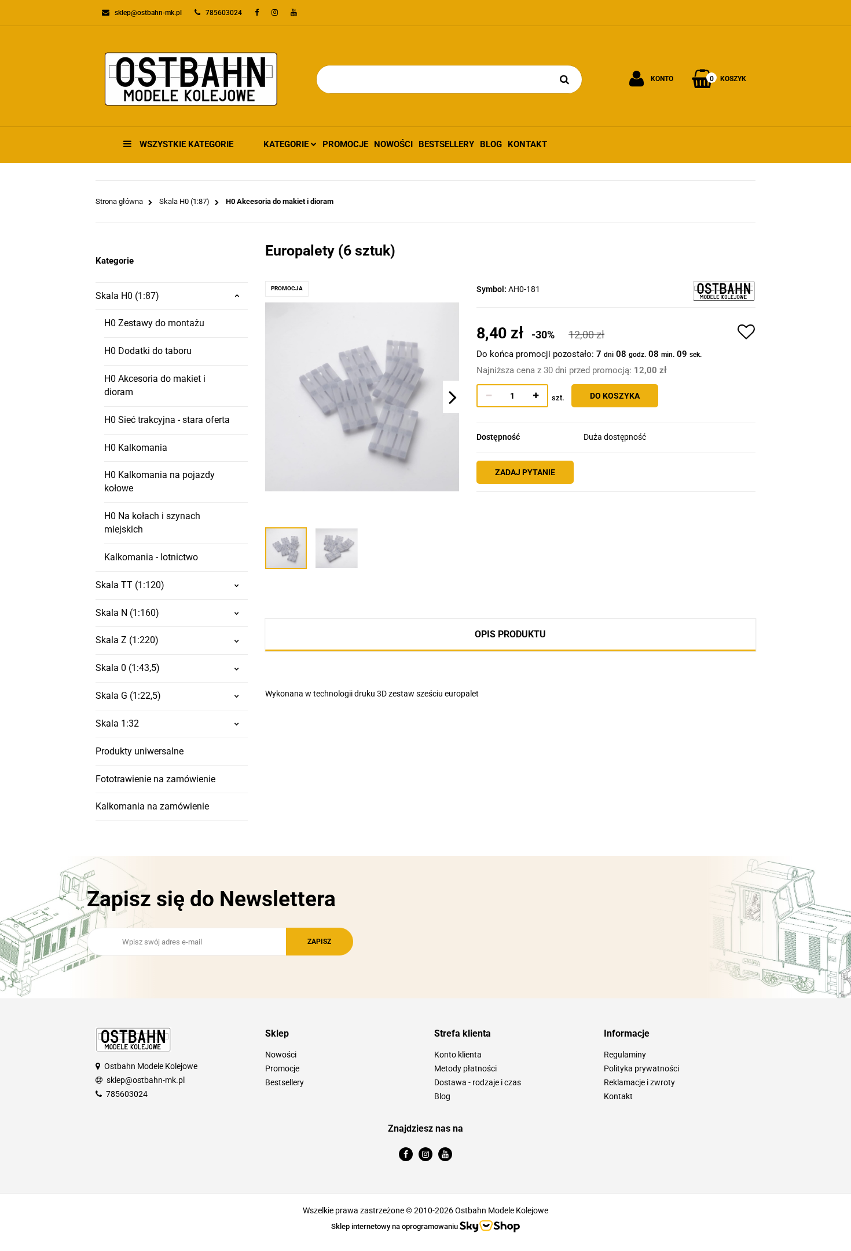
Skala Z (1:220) (127, 639)
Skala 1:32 (117, 723)
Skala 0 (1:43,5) (128, 667)
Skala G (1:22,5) (128, 695)
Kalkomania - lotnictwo (151, 557)
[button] (341, 1034)
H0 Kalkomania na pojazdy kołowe (159, 481)
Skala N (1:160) (127, 612)
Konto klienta (458, 1054)
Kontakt (527, 144)
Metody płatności (465, 1068)
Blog (491, 144)
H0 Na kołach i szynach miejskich (152, 522)
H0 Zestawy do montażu (154, 323)
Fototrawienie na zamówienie (155, 779)
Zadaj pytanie (525, 472)
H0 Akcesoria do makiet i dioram (155, 385)
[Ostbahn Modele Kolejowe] (723, 290)
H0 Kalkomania (135, 447)
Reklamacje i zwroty (639, 1082)
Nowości (393, 144)
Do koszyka (615, 395)
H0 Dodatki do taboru (148, 350)
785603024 (127, 1094)
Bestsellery (446, 144)
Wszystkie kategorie (185, 144)
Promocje (345, 144)
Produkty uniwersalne (140, 751)
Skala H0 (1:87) (127, 295)
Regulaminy (625, 1054)
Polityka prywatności (641, 1068)
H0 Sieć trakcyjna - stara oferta (167, 419)
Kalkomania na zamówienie (152, 806)
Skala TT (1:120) (130, 584)
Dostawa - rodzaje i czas (477, 1082)
